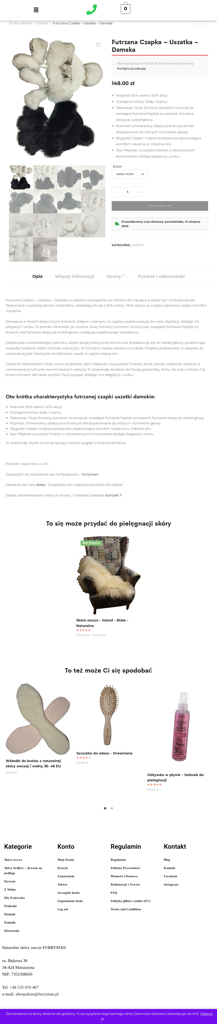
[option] (108, 586)
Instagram (171, 884)
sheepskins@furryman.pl (37, 994)
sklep (40, 485)
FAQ (114, 892)
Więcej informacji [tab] (74, 276)
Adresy (62, 884)
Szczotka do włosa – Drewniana (104, 753)
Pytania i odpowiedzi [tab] (161, 276)
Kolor (117, 166)
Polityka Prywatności (125, 868)
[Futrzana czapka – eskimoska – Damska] (196, 24)
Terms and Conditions (126, 909)
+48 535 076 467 (24, 987)
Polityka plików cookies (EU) (130, 901)
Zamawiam (159, 206)
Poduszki (10, 906)
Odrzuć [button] (206, 1014)
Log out (62, 909)
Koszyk (62, 868)
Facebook (170, 876)
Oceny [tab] (116, 276)
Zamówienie (65, 876)
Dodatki (42, 23)
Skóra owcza (13, 859)
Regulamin (118, 859)
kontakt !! (114, 495)
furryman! (90, 474)
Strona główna (20, 23)
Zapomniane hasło (70, 901)
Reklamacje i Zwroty (125, 884)
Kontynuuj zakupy (131, 68)
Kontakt (169, 868)
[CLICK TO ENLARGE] (98, 45)
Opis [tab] (37, 276)
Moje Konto (65, 859)
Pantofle (10, 922)
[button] (36, 10)
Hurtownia (11, 930)
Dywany (10, 881)
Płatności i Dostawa (124, 876)
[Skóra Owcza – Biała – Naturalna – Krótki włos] (205, 24)
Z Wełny (10, 889)
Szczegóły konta (68, 892)
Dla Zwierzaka (14, 897)
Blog (167, 859)
